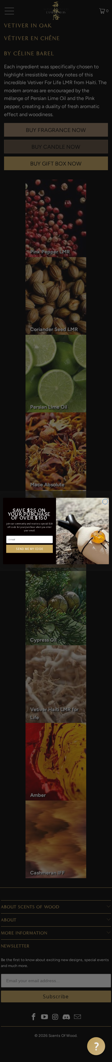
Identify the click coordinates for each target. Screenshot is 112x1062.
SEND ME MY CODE (29, 549)
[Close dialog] (105, 501)
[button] (96, 1046)
